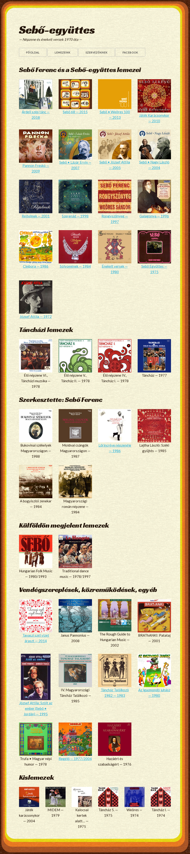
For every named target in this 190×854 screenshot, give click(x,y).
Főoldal (33, 52)
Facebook (130, 52)
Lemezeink (62, 52)
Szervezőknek (97, 52)
